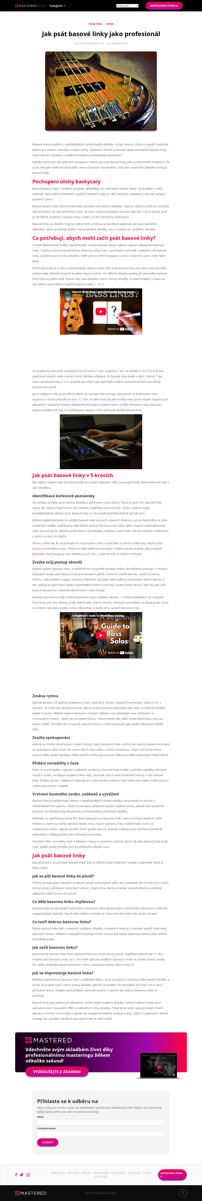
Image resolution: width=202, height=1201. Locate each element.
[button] (57, 5)
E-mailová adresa (46, 1128)
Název (40, 1116)
